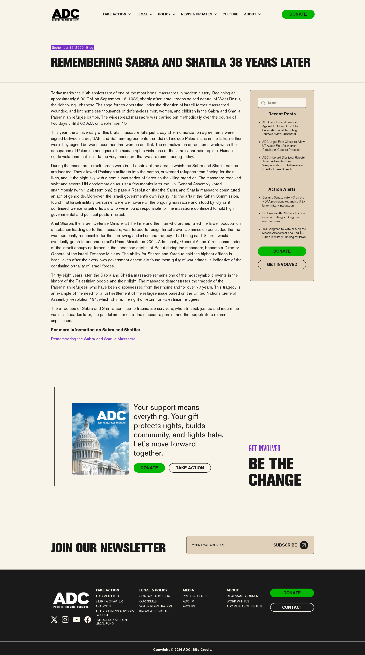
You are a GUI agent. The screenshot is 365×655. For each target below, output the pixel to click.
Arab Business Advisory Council (115, 613)
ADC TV (188, 601)
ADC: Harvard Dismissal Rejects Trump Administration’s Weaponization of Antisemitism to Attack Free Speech (283, 163)
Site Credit (202, 650)
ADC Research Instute (245, 606)
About (233, 590)
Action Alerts (107, 596)
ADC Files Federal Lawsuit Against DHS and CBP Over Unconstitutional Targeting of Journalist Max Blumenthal (281, 128)
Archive (189, 606)
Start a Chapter (109, 601)
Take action (107, 590)
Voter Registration (155, 606)
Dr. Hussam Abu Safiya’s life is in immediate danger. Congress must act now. (283, 217)
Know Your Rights (154, 611)
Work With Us (238, 601)
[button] (290, 545)
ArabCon (103, 606)
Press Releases (195, 596)
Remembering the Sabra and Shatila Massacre (93, 338)
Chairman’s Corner (242, 596)
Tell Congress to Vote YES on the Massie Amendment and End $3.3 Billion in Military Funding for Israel (284, 233)
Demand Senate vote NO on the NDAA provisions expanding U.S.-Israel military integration (283, 201)
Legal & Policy (153, 590)
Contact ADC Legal (155, 596)
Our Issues (148, 601)
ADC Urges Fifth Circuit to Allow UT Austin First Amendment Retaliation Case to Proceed (283, 146)
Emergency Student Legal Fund (112, 621)
